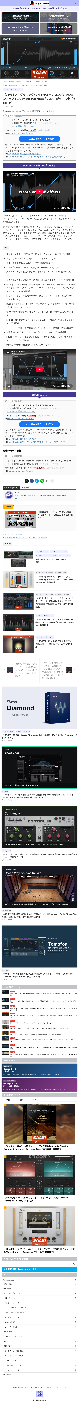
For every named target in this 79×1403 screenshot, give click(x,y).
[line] (42, 481)
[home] (16, 499)
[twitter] (27, 481)
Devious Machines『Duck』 (20, 133)
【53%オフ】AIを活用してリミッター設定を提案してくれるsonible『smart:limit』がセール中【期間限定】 (54, 622)
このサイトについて (61, 1387)
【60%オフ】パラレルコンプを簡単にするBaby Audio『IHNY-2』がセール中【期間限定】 (53, 644)
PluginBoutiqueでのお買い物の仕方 (24, 153)
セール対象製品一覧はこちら (20, 126)
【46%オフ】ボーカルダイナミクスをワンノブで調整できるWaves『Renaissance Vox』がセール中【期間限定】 (54, 579)
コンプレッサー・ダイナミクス (14, 534)
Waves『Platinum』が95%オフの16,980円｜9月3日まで (39, 8)
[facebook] (32, 481)
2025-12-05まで (10, 538)
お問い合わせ (49, 1387)
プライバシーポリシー (37, 1387)
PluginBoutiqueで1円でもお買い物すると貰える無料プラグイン (36, 157)
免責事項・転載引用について (20, 1387)
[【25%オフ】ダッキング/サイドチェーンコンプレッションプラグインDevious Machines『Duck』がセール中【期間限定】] (37, 481)
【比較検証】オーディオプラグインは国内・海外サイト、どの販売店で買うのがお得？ (55, 515)
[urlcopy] (52, 481)
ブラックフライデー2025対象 (38, 538)
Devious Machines (22, 538)
